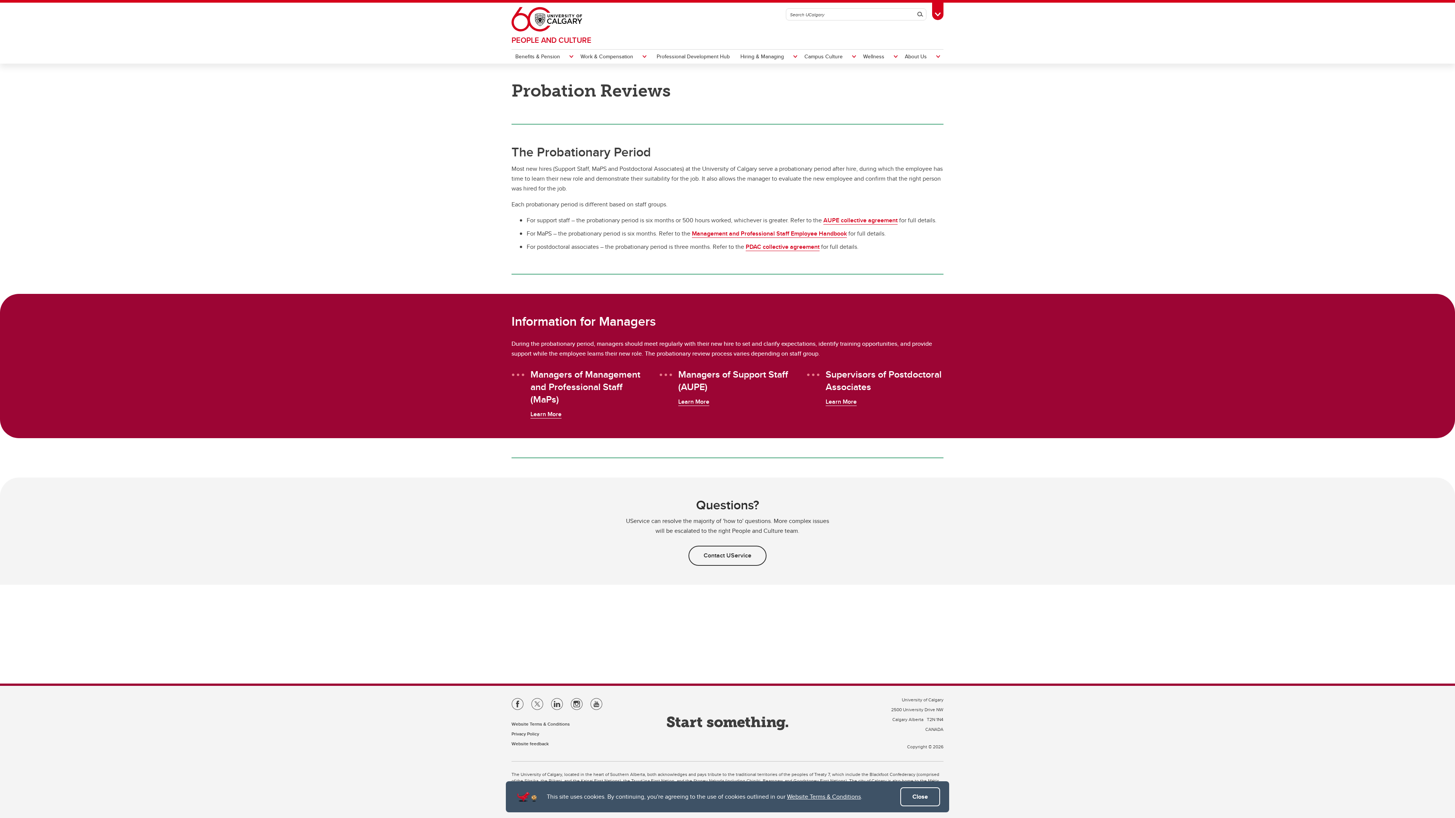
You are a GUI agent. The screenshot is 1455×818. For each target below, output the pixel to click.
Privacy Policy (525, 734)
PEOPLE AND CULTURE (551, 39)
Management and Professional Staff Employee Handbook (769, 233)
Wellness (873, 56)
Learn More (546, 414)
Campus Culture (823, 56)
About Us (916, 56)
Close (920, 796)
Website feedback (530, 743)
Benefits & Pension (537, 56)
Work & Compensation (606, 56)
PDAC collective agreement (783, 246)
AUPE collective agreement (860, 220)
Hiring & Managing (762, 56)
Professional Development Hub (693, 56)
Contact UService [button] (727, 555)
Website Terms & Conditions (824, 796)
